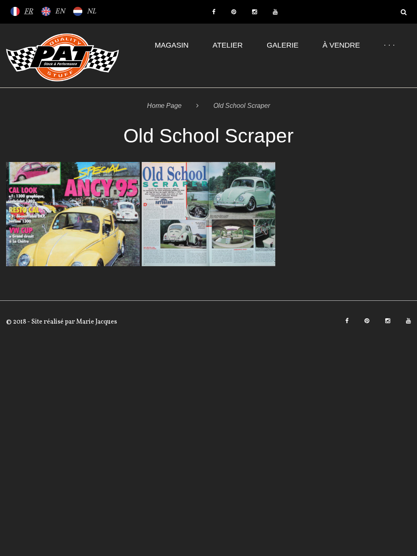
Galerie (282, 45)
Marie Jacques (96, 321)
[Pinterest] (233, 12)
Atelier (228, 45)
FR (28, 12)
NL (91, 12)
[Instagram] (254, 12)
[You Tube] (275, 12)
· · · (389, 45)
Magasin (172, 45)
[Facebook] (213, 12)
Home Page (164, 105)
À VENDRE (341, 45)
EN (60, 12)
